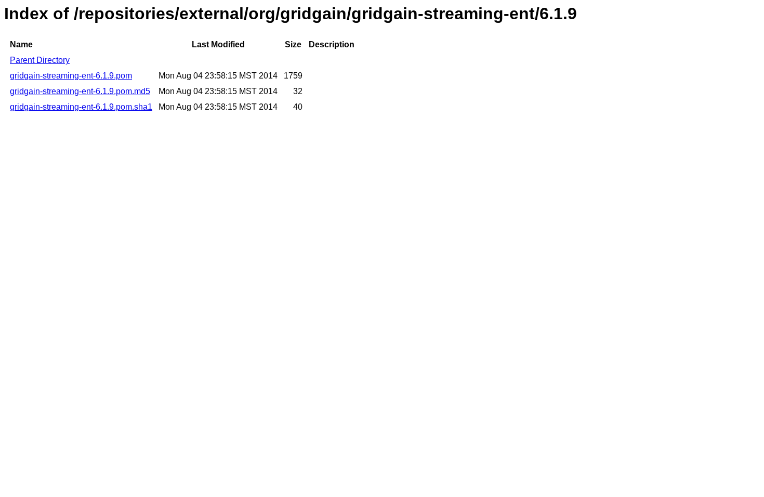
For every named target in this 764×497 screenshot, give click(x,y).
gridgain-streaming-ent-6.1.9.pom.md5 (80, 91)
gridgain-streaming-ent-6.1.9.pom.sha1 (81, 106)
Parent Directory (40, 60)
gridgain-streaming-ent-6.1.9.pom (71, 75)
